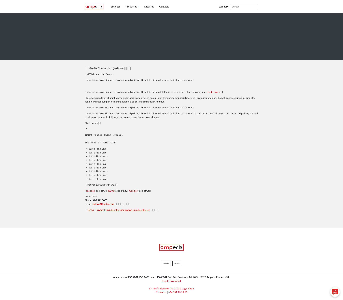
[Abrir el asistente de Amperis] (335, 292)
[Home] (94, 6)
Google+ (133, 190)
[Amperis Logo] (171, 247)
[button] (166, 263)
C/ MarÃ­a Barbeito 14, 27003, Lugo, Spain (171, 288)
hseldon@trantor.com (103, 204)
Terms (90, 209)
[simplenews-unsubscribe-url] (128, 209)
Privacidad (175, 280)
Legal (165, 280)
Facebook (90, 190)
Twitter (111, 190)
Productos (131, 6)
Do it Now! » (213, 92)
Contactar (161, 292)
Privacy (100, 209)
